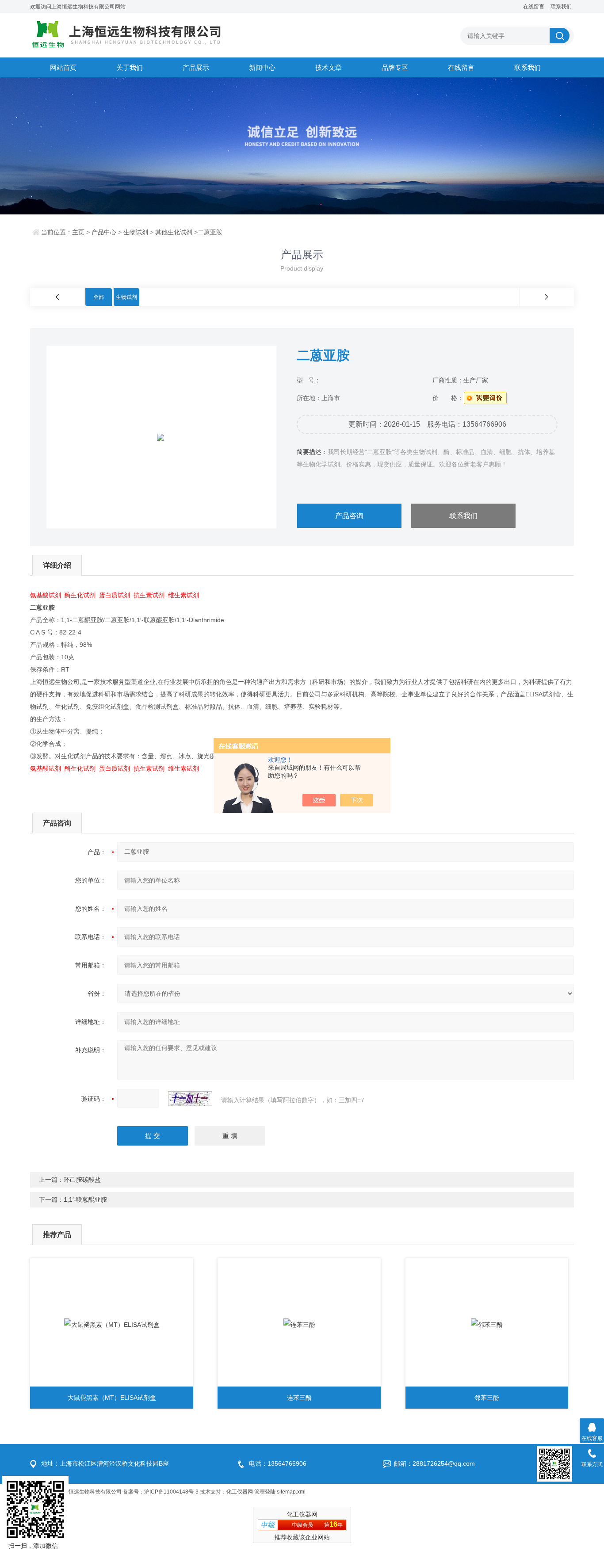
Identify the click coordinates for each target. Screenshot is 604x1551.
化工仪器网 (239, 1492)
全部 (98, 297)
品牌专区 (395, 67)
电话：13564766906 (277, 1463)
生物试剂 (135, 232)
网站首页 (63, 67)
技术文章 (328, 67)
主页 (78, 232)
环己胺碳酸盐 (82, 1179)
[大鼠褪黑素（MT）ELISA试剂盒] (111, 1324)
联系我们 (561, 7)
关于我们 (129, 67)
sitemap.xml (291, 1492)
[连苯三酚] (299, 1324)
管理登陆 (264, 1492)
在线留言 (533, 7)
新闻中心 (262, 67)
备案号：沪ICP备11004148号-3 (161, 1492)
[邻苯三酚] (487, 1324)
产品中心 (104, 232)
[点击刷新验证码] (190, 1098)
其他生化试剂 (173, 232)
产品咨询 (349, 516)
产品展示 (196, 67)
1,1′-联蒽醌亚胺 (85, 1199)
